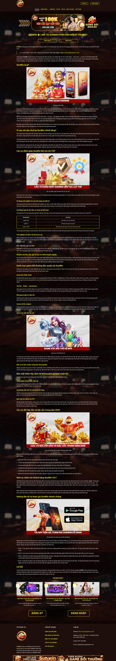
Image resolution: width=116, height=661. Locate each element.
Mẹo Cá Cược (70, 9)
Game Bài (52, 9)
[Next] (100, 596)
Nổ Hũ (63, 9)
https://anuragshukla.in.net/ (69, 53)
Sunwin (37, 9)
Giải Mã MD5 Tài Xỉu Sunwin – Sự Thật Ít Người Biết (58, 599)
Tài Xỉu (58, 9)
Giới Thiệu (78, 9)
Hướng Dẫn (44, 9)
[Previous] (16, 596)
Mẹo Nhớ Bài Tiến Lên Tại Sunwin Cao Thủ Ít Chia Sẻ (86, 599)
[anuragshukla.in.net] (24, 3)
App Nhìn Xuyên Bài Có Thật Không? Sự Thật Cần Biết (30, 599)
